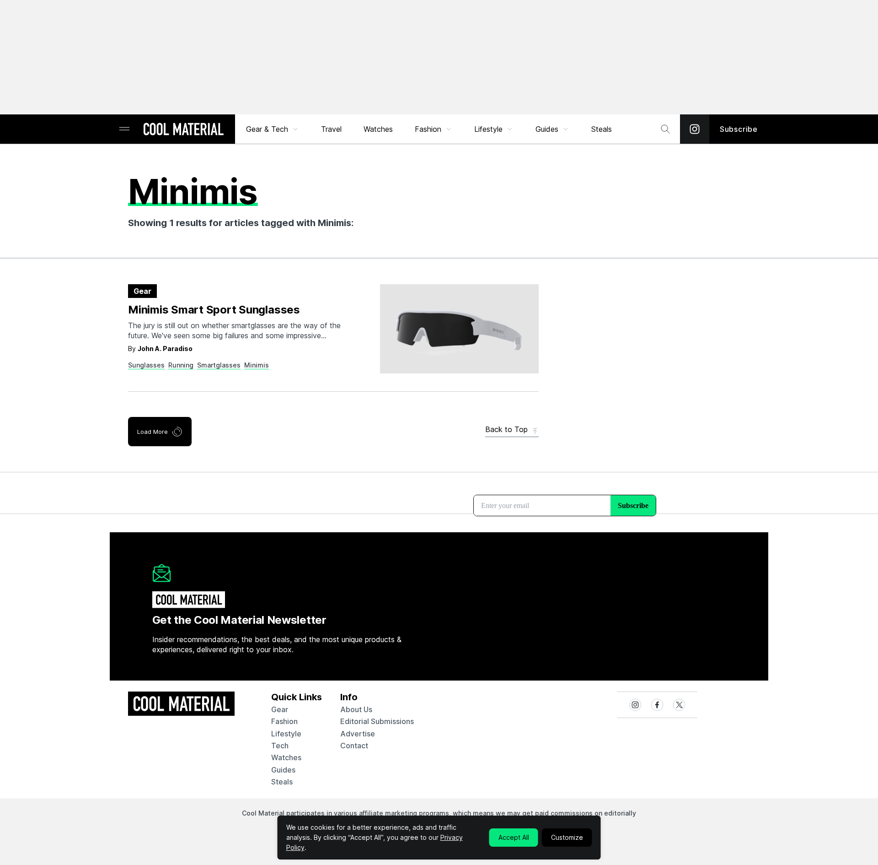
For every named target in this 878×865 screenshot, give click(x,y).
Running (180, 365)
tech (280, 745)
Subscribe (739, 129)
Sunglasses (146, 365)
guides (283, 769)
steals (601, 129)
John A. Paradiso (165, 348)
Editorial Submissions (377, 721)
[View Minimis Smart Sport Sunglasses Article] (459, 328)
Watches (378, 129)
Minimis (256, 365)
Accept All (513, 837)
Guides (546, 129)
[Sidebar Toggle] (124, 129)
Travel (331, 129)
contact (354, 745)
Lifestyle (488, 129)
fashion (284, 721)
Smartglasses (219, 365)
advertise (357, 733)
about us (356, 709)
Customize (567, 837)
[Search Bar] (665, 129)
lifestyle (286, 733)
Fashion (428, 129)
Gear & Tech (267, 129)
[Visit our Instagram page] (694, 129)
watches (286, 757)
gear (279, 709)
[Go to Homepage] (183, 130)
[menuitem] (272, 129)
